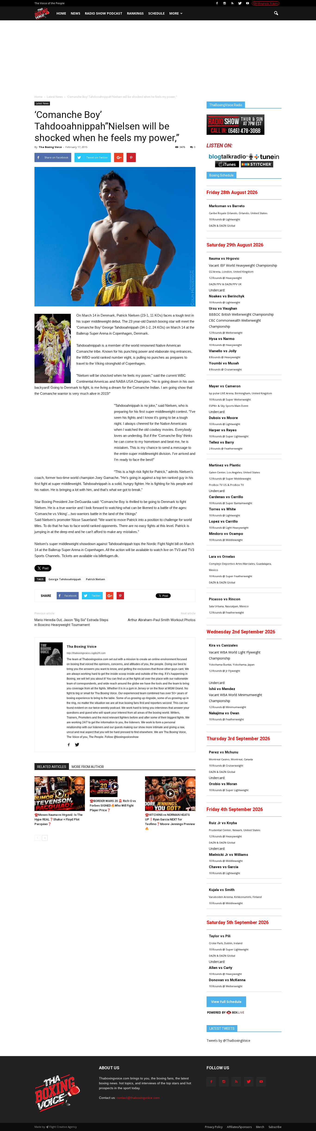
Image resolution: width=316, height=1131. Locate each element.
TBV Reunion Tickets (265, 3)
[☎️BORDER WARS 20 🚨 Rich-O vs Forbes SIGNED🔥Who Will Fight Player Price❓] (115, 786)
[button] (276, 13)
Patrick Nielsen (95, 579)
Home (61, 13)
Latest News (42, 103)
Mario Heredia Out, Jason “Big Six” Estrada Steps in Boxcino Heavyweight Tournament (71, 622)
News (75, 13)
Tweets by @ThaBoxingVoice (228, 1040)
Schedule (156, 13)
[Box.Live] (226, 1013)
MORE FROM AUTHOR (88, 767)
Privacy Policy (214, 1127)
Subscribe (275, 1127)
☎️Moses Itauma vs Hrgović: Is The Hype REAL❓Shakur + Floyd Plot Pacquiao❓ (58, 819)
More (174, 13)
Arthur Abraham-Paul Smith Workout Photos (161, 620)
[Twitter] (239, 3)
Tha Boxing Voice (50, 147)
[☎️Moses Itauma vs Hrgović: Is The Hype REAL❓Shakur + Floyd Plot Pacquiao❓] (59, 793)
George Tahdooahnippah (65, 579)
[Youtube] (247, 3)
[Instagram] (224, 3)
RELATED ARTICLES (51, 767)
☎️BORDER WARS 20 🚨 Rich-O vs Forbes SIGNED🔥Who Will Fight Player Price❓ (113, 805)
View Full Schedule (226, 1001)
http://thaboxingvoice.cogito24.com (86, 653)
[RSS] (232, 3)
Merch (260, 1127)
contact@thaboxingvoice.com (138, 1098)
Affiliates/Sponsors (239, 1127)
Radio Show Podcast (103, 13)
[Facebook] (217, 3)
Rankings (135, 13)
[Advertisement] (158, 60)
